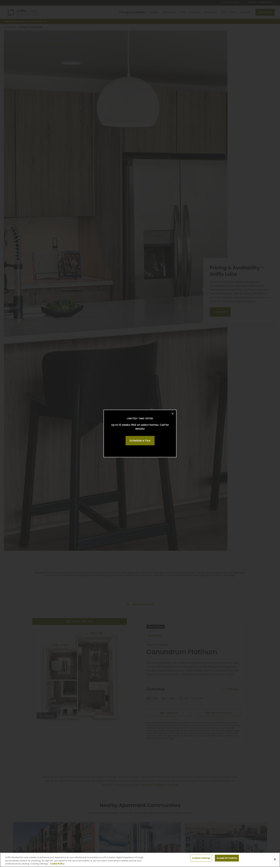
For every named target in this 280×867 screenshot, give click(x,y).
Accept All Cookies (227, 858)
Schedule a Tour (140, 440)
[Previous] (5, 433)
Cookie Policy (57, 863)
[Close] (172, 413)
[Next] (274, 433)
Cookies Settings (201, 858)
